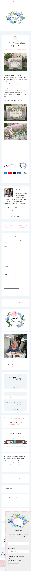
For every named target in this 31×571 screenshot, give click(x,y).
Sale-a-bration (14, 50)
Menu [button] (16, 1)
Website (6, 282)
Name (6, 266)
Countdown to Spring (10, 49)
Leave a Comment (15, 178)
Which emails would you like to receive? (15, 402)
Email (6, 274)
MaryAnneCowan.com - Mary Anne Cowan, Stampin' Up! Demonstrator (15, 17)
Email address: (15, 395)
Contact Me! (15, 366)
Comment (7, 246)
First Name (15, 387)
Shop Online (19, 424)
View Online (12, 424)
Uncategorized (22, 50)
